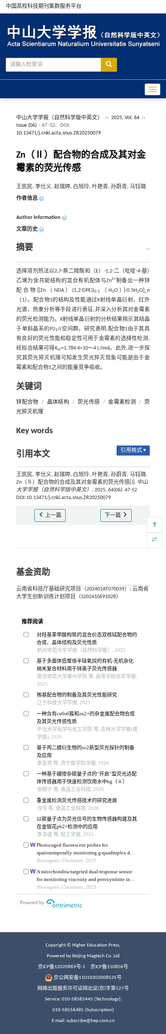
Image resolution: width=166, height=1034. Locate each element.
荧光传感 (89, 402)
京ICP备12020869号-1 (61, 966)
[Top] (154, 525)
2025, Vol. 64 (126, 118)
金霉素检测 (122, 402)
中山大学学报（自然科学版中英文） (59, 118)
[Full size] (154, 540)
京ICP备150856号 (109, 966)
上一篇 (52, 515)
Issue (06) (26, 125)
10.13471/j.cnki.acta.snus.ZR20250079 (58, 133)
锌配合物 (27, 402)
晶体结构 (58, 402)
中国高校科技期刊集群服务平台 (43, 6)
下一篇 (113, 515)
